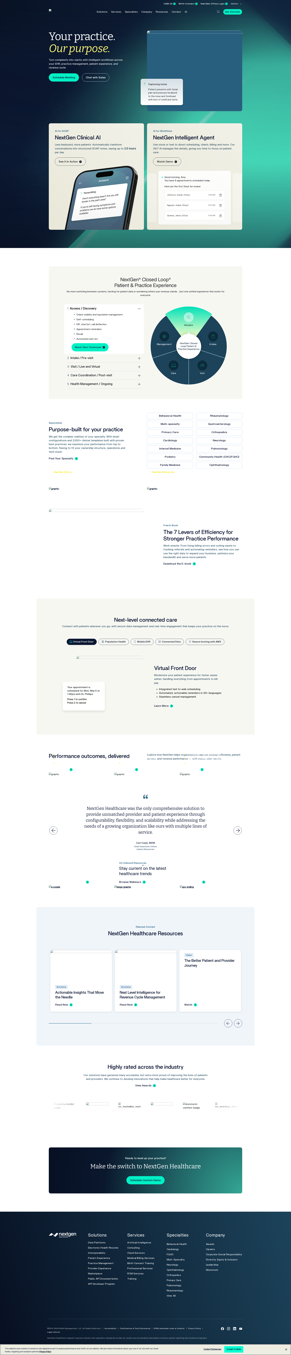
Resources (162, 12)
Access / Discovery (81, 308)
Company (146, 12)
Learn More (161, 706)
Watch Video (193, 882)
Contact (176, 12)
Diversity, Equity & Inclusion (222, 1259)
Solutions (102, 12)
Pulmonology (219, 448)
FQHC (170, 1254)
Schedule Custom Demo (145, 1180)
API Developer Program (101, 1284)
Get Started (232, 12)
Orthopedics (219, 432)
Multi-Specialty (176, 1259)
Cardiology (170, 440)
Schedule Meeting (64, 77)
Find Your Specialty (61, 458)
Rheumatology (219, 416)
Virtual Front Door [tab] (83, 642)
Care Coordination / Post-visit (89, 375)
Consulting (133, 1248)
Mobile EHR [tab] (143, 642)
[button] (218, 11)
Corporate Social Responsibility (224, 1254)
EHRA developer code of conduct (169, 1328)
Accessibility (110, 1328)
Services (116, 12)
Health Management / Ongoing (89, 384)
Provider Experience (99, 1268)
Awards (210, 1244)
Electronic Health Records (103, 1248)
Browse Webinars (130, 882)
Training (131, 1279)
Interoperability (96, 1253)
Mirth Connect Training (140, 1263)
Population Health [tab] (115, 642)
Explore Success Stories (69, 882)
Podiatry (170, 457)
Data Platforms (96, 1242)
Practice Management (101, 1263)
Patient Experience (99, 1258)
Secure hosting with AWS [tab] (206, 642)
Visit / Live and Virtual (83, 366)
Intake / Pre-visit (80, 358)
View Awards (143, 1085)
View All (171, 1296)
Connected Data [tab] (171, 642)
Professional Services (140, 1268)
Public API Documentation (103, 1279)
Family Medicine (170, 465)
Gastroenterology (219, 424)
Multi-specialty (170, 424)
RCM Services (135, 1273)
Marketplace (95, 1273)
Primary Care (170, 432)
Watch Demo (165, 161)
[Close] (286, 1349)
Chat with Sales (95, 77)
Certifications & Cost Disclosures (135, 1328)
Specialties (131, 12)
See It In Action (68, 161)
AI (186, 12)
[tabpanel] (145, 686)
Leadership (212, 1265)
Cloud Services (136, 1253)
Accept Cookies (234, 1349)
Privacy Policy (194, 1328)
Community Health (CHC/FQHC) (219, 457)
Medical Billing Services (140, 1258)
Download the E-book (177, 563)
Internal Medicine (170, 448)
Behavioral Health (170, 416)
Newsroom (212, 1270)
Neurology (219, 440)
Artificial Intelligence (139, 1242)
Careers (210, 1249)
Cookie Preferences (212, 1349)
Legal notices (53, 1332)
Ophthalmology (219, 465)
